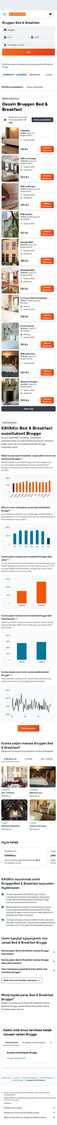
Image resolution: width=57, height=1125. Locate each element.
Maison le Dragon (29, 381)
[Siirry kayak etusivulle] (17, 14)
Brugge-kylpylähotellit (16, 1058)
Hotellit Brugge (17, 1080)
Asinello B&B (26, 242)
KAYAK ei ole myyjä (12, 1107)
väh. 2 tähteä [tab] (47, 759)
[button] (4, 14)
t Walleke (25, 130)
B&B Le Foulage (28, 158)
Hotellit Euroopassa (30, 1078)
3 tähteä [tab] (28, 759)
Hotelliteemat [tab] (12, 1042)
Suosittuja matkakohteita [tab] (33, 1042)
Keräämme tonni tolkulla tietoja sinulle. (22, 1112)
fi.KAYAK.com (6, 1078)
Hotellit (16, 1078)
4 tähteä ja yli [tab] (10, 759)
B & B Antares (27, 326)
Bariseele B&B (27, 270)
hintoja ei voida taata (11, 1100)
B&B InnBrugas (27, 186)
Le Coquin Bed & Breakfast (33, 298)
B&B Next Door (27, 353)
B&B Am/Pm (26, 214)
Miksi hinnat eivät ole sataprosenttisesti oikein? (25, 1117)
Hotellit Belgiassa (46, 1078)
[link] (28, 728)
